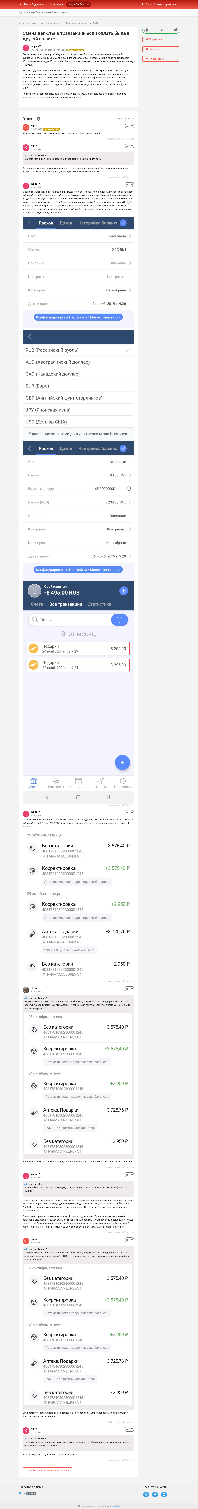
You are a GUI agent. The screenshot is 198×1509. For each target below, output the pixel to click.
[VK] (164, 1494)
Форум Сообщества (78, 4)
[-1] (176, 30)
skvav (34, 988)
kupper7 (36, 46)
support (35, 125)
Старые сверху (124, 118)
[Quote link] (26, 156)
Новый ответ (156, 58)
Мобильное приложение (77, 23)
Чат (28, 1493)
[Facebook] (155, 1494)
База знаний (56, 4)
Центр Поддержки (34, 4)
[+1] (146, 30)
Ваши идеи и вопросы (51, 23)
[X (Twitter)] (146, 1494)
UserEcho (115, 1506)
